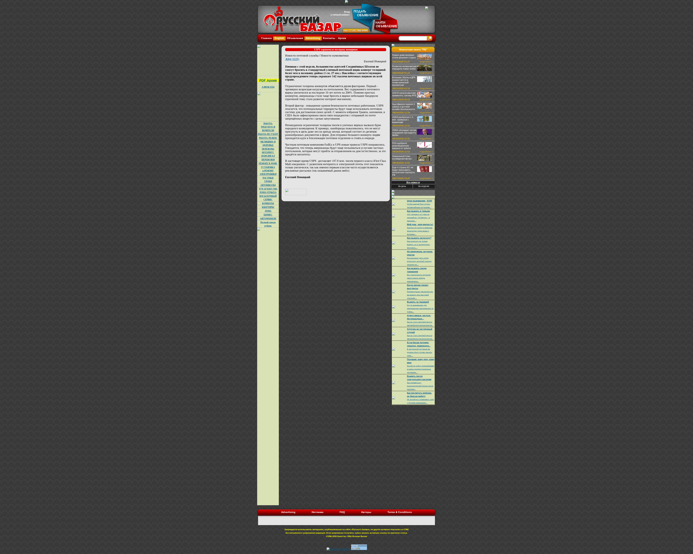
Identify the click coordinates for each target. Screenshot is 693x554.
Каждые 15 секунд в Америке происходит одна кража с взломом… (419, 231)
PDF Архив (268, 80)
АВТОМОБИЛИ (268, 218)
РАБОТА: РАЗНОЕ (268, 137)
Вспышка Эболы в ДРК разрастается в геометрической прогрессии (403, 81)
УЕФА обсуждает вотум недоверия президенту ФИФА (404, 133)
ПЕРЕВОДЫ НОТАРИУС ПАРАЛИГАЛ (268, 152)
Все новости (413, 182)
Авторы (366, 512)
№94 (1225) (292, 59)
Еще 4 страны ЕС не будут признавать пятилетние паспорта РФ (403, 171)
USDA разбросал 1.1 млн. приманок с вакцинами (402, 120)
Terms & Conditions (399, 512)
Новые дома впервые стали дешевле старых (404, 56)
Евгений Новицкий (375, 61)
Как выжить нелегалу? (419, 238)
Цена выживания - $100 (419, 201)
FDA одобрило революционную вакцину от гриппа (401, 146)
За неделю (423, 186)
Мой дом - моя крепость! (420, 224)
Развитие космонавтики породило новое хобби (404, 67)
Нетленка (317, 512)
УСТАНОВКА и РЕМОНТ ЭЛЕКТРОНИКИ (268, 171)
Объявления (295, 38)
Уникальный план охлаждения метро (402, 157)
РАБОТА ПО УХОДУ (268, 134)
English (279, 38)
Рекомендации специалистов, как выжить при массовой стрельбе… (420, 295)
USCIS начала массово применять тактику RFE (404, 94)
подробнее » (426, 62)
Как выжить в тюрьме (418, 211)
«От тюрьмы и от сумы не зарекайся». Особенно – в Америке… (418, 217)
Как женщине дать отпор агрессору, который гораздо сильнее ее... (419, 261)
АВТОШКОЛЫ (268, 185)
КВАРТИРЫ (268, 207)
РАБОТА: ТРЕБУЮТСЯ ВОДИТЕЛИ (268, 127)
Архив (342, 38)
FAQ (342, 512)
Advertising (313, 38)
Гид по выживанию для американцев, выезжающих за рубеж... (420, 308)
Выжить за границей (418, 302)
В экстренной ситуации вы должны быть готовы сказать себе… (419, 352)
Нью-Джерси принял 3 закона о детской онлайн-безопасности (403, 107)
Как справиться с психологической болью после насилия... (420, 386)
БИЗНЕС (268, 214)
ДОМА (268, 210)
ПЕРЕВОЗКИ (268, 159)
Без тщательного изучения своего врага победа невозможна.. (419, 278)
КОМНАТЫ (268, 203)
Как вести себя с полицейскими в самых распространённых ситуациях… (420, 369)
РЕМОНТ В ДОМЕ (268, 163)
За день (402, 186)
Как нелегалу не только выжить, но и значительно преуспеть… (418, 244)
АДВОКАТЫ (268, 87)
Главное (266, 38)
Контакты (329, 38)
